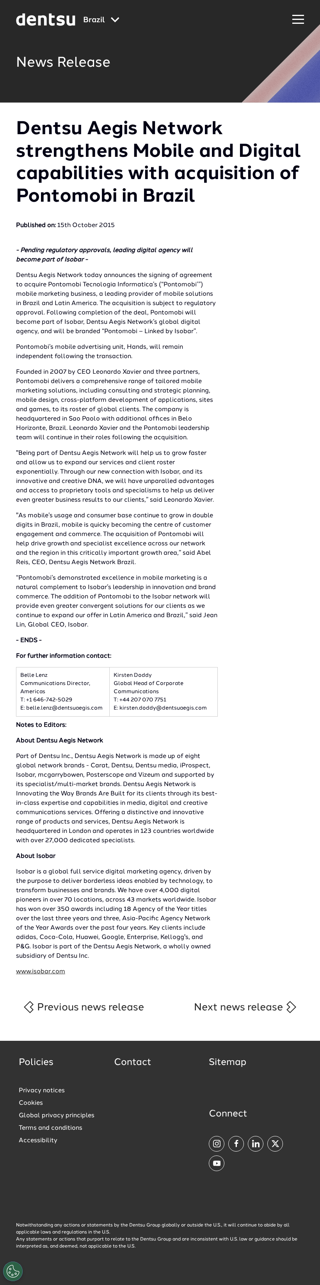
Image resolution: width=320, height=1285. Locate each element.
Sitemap (227, 1062)
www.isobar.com (40, 972)
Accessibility (38, 1141)
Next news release (239, 1008)
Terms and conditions (50, 1128)
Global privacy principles (56, 1116)
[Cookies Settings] (13, 1271)
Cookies (31, 1103)
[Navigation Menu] (298, 20)
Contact (132, 1062)
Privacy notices (42, 1091)
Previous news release (89, 1008)
